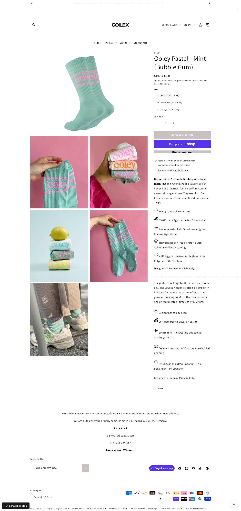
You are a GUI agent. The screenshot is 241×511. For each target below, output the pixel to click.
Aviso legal (153, 508)
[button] (34, 24)
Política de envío (138, 508)
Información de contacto (171, 508)
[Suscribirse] (85, 468)
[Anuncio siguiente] (209, 3)
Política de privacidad (96, 508)
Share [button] (160, 388)
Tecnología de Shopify (52, 509)
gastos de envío (184, 80)
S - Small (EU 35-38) (168, 95)
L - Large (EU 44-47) (168, 109)
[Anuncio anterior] (31, 3)
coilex (39, 509)
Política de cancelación (196, 508)
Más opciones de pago (182, 152)
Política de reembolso (74, 508)
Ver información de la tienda (173, 169)
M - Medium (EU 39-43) (169, 102)
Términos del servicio (118, 508)
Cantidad (158, 116)
